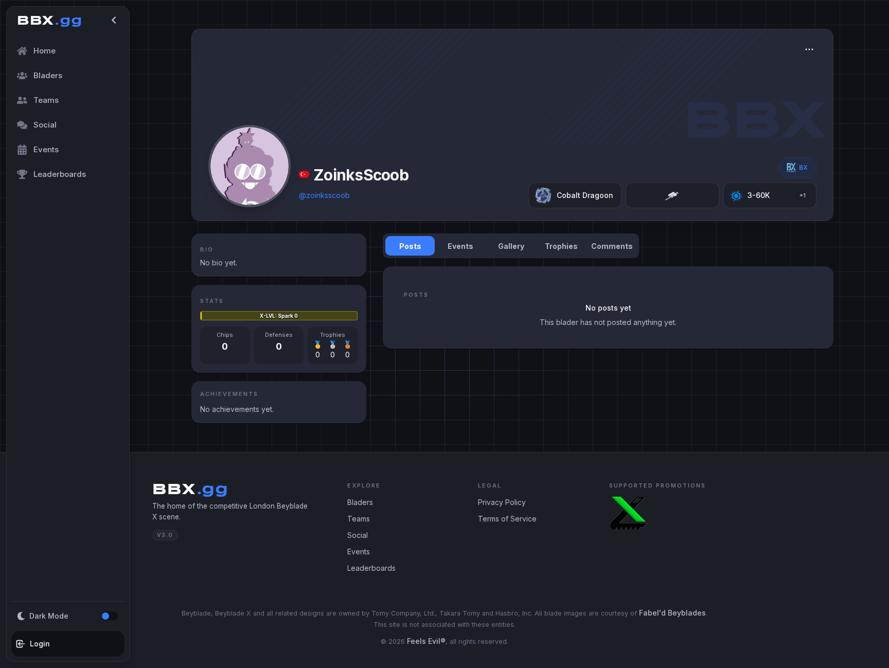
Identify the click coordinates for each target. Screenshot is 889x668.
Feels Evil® (426, 641)
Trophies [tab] (561, 246)
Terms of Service (507, 518)
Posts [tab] (410, 246)
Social (357, 535)
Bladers (360, 502)
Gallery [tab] (511, 246)
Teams (358, 518)
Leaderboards (371, 568)
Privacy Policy (502, 502)
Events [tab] (460, 246)
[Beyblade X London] (628, 513)
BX (803, 167)
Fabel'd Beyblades (672, 612)
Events (358, 551)
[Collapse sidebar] (113, 20)
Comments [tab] (612, 246)
